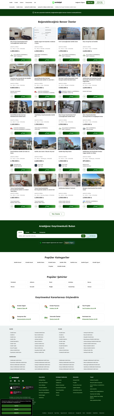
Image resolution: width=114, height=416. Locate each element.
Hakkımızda (59, 380)
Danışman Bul (76, 380)
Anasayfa (11, 7)
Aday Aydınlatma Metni (95, 400)
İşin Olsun (57, 413)
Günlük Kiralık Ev (63, 339)
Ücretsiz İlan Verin (77, 385)
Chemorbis (101, 413)
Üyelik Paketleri (76, 387)
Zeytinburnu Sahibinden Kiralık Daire (92, 366)
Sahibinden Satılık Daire (15, 360)
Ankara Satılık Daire (15, 350)
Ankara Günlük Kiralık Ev (89, 348)
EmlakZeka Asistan (77, 390)
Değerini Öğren (80, 2)
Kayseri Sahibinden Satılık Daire (17, 369)
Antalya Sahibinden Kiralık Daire (66, 369)
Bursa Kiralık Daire (88, 334)
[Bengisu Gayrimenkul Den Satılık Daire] (93, 180)
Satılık (10, 2)
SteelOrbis (95, 413)
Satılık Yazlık (13, 345)
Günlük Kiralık (61, 266)
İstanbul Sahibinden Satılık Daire (42, 362)
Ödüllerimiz (58, 382)
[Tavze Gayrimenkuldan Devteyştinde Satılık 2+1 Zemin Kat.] (45, 180)
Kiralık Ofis (61, 348)
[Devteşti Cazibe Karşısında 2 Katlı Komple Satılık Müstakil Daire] (69, 70)
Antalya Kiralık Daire (88, 332)
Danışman (42, 232)
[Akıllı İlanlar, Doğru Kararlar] (57, 2)
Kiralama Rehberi (43, 387)
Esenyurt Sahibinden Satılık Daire (42, 364)
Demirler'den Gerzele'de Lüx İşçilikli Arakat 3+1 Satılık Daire (20, 79)
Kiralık (16, 2)
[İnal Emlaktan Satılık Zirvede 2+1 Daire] (20, 143)
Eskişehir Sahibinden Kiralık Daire (91, 360)
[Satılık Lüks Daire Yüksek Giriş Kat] (45, 143)
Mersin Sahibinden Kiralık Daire (91, 362)
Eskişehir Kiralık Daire (89, 337)
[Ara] (83, 236)
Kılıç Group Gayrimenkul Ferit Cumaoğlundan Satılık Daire (18, 42)
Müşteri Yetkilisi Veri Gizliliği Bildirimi (96, 397)
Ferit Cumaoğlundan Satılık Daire (68, 41)
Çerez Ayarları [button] (93, 389)
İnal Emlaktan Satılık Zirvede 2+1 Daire (20, 152)
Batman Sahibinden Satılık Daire (17, 364)
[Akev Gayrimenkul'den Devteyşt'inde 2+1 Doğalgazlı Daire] (93, 106)
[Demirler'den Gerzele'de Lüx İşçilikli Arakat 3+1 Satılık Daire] (20, 70)
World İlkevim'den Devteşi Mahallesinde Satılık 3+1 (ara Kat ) (44, 79)
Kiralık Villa (61, 337)
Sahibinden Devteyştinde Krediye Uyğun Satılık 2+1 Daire (92, 152)
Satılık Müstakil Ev (14, 341)
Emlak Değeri (42, 395)
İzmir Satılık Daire (39, 337)
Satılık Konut (17, 262)
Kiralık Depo (62, 343)
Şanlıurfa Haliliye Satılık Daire (45, 7)
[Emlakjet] (14, 377)
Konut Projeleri (13, 348)
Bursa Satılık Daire (39, 334)
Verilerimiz (41, 397)
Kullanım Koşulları (94, 380)
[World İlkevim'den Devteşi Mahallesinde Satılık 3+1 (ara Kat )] (45, 70)
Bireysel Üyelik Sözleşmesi (96, 382)
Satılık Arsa (73, 262)
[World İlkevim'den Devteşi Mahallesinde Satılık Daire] (20, 106)
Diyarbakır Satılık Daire (15, 352)
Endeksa (44, 413)
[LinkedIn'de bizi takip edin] (23, 381)
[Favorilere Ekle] (12, 59)
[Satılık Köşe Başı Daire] (69, 143)
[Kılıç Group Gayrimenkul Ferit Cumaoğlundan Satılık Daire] (20, 33)
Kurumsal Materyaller (61, 387)
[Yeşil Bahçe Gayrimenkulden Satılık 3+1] (45, 106)
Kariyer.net (50, 413)
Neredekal (88, 413)
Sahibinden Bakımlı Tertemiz (67, 188)
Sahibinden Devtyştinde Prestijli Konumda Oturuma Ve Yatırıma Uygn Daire (92, 80)
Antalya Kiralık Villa (88, 352)
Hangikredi (78, 413)
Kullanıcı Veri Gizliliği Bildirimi (97, 391)
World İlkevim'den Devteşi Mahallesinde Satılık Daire (18, 115)
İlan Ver (90, 2)
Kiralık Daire (52, 262)
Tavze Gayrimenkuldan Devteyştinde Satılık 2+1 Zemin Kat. (45, 188)
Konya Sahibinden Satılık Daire (42, 360)
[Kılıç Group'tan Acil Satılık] (93, 33)
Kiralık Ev (61, 334)
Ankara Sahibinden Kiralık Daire (66, 364)
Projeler (51, 266)
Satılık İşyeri (84, 262)
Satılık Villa (63, 262)
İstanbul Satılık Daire (40, 332)
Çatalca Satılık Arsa (39, 343)
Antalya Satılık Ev (39, 339)
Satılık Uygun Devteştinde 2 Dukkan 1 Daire (45, 42)
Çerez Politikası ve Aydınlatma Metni (97, 385)
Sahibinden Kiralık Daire (64, 360)
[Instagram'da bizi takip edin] (10, 381)
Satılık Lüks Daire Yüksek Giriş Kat (44, 151)
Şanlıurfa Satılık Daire (30, 7)
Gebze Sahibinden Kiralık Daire (91, 369)
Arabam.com (71, 413)
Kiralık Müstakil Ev (63, 345)
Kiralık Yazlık (62, 341)
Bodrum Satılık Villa (39, 352)
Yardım (57, 395)
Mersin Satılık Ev (38, 341)
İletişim (57, 392)
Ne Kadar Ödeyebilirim (44, 392)
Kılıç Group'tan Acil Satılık (90, 41)
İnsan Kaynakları (60, 390)
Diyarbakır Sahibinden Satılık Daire (18, 362)
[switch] (91, 236)
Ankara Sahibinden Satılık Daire (17, 366)
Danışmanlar (28, 2)
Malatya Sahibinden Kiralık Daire (66, 362)
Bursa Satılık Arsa (39, 348)
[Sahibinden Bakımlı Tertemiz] (69, 180)
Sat (35, 2)
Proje (34, 232)
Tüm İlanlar (56, 214)
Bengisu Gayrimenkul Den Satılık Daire (92, 188)
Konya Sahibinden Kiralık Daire (66, 366)
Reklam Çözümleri (60, 385)
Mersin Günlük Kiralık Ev (89, 345)
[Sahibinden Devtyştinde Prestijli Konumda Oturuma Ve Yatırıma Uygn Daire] (93, 70)
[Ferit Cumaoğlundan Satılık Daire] (69, 33)
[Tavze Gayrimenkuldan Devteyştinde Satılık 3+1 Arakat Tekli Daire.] (20, 180)
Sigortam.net (64, 413)
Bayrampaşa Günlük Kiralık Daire (91, 339)
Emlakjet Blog (42, 380)
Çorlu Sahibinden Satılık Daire (41, 369)
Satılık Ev (12, 334)
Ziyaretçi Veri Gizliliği (95, 394)
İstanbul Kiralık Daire (64, 352)
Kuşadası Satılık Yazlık (40, 350)
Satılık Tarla (13, 343)
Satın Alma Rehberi (43, 382)
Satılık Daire (20, 7)
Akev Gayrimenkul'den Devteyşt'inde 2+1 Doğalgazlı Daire (93, 115)
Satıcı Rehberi (42, 385)
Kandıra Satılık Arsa (39, 345)
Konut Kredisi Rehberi (44, 390)
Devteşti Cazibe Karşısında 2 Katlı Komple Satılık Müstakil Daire (68, 79)
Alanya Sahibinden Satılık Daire (42, 366)
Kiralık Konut (29, 262)
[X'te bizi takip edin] (19, 381)
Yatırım (21, 2)
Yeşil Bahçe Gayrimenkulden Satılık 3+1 (45, 115)
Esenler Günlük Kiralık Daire (90, 343)
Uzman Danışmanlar (77, 392)
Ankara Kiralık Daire (64, 350)
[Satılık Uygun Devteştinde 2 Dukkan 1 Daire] (45, 33)
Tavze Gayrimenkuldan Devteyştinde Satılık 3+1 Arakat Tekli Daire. (19, 189)
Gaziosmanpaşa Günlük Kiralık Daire (92, 341)
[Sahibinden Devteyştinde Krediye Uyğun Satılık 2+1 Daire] (93, 143)
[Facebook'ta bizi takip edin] (14, 381)
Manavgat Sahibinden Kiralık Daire (92, 364)
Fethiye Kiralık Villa (88, 350)
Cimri (84, 413)
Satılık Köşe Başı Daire (65, 151)
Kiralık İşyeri (96, 262)
